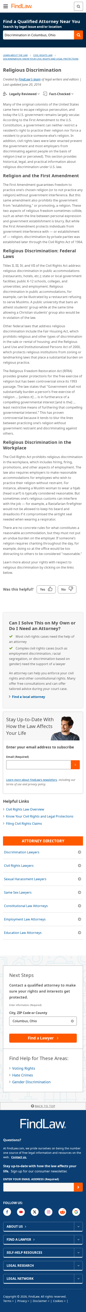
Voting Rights (23, 1068)
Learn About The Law (15, 55)
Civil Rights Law (42, 55)
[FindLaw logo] (23, 6)
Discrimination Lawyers (21, 852)
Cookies (58, 1301)
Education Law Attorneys (23, 932)
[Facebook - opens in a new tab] (7, 1212)
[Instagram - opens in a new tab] (48, 1212)
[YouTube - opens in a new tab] (21, 1212)
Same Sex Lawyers (18, 892)
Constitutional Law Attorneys (26, 906)
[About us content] (78, 1226)
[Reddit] (62, 1212)
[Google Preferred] (76, 1212)
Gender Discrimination (31, 1081)
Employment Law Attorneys (25, 919)
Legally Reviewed (22, 94)
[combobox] (43, 1021)
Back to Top (45, 1106)
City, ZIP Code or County (28, 1013)
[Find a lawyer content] (78, 1239)
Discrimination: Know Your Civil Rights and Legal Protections (40, 58)
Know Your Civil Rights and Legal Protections (39, 816)
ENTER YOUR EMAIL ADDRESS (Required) (31, 1179)
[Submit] (75, 764)
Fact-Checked (59, 94)
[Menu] (6, 6)
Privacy (22, 1301)
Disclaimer (40, 1301)
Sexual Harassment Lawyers (25, 879)
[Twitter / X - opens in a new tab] (35, 1212)
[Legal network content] (78, 1278)
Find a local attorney (28, 697)
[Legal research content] (78, 1265)
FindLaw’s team (30, 79)
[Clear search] (72, 1021)
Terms (7, 1301)
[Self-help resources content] (78, 1252)
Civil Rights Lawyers (19, 865)
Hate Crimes (22, 1075)
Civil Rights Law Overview (25, 809)
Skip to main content (43, 4)
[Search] (78, 6)
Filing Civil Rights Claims (24, 823)
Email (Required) (17, 757)
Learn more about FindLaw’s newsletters (31, 780)
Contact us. (19, 1157)
